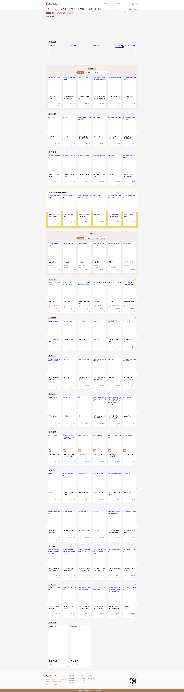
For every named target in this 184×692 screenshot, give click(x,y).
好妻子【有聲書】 (99, 454)
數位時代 (96, 301)
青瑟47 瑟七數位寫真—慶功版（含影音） (84, 608)
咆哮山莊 (51, 136)
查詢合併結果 (134, 13)
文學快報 (95, 72)
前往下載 (133, 685)
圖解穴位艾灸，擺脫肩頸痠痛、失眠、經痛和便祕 (99, 418)
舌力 (80, 416)
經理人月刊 (67, 301)
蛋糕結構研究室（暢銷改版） (53, 531)
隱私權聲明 (71, 683)
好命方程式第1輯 (84, 454)
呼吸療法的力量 (53, 416)
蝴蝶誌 (51, 492)
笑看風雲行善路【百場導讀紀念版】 (129, 379)
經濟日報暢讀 (53, 661)
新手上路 (82, 678)
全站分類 (55, 9)
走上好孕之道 (128, 416)
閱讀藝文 (103, 238)
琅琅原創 (135, 9)
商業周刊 (81, 262)
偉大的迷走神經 (83, 492)
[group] (92, 27)
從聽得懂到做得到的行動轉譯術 (69, 97)
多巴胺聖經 (67, 416)
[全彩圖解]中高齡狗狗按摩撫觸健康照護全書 (114, 532)
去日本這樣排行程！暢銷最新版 (83, 137)
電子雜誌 (72, 9)
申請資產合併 (126, 13)
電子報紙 (81, 9)
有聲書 (89, 9)
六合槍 (66, 136)
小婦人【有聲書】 (54, 454)
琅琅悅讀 (129, 9)
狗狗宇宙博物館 (68, 530)
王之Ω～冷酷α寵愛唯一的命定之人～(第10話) (84, 570)
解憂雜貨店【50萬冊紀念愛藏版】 (54, 215)
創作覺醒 (66, 378)
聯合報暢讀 (74, 661)
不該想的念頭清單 (99, 492)
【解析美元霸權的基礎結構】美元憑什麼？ (54, 379)
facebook (92, 678)
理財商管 (80, 72)
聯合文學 (51, 301)
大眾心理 (88, 72)
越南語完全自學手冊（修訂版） (129, 137)
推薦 (47, 9)
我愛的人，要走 (129, 454)
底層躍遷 (111, 174)
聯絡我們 (82, 683)
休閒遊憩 (95, 238)
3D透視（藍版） (69, 340)
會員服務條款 (72, 678)
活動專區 (98, 9)
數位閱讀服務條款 (73, 680)
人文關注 (103, 72)
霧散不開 (96, 340)
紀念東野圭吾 (117, 13)
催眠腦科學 (127, 492)
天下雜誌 (51, 262)
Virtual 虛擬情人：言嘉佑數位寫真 (99, 608)
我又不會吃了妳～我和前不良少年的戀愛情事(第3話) (99, 570)
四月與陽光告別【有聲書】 (113, 455)
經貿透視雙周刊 (129, 262)
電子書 (63, 9)
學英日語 (88, 238)
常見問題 (82, 680)
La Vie (111, 301)
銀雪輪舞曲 (97, 214)
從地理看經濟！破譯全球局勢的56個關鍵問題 (99, 98)
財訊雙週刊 (97, 262)
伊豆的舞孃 (97, 136)
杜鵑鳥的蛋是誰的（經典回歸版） (84, 215)
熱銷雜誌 (80, 238)
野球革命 (96, 530)
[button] (48, 53)
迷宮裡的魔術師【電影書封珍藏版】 (113, 216)
